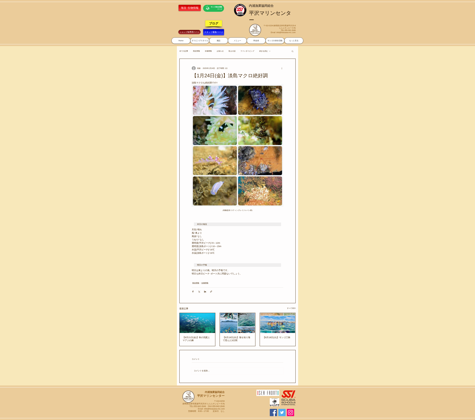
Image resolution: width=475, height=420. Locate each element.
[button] (199, 41)
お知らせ (220, 51)
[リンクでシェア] (211, 291)
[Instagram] (290, 412)
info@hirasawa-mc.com (286, 32)
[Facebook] (273, 412)
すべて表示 (291, 308)
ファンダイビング (247, 51)
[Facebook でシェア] (193, 291)
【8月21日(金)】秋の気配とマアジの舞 (196, 339)
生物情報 (208, 51)
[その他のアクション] (281, 68)
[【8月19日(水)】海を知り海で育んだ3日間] (237, 323)
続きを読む (263, 51)
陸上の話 (232, 51)
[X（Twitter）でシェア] (199, 291)
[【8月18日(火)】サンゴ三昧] (277, 323)
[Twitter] (282, 412)
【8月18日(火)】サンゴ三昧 (276, 337)
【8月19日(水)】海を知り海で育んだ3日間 (236, 339)
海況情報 (196, 51)
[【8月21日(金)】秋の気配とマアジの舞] (197, 323)
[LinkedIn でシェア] (205, 291)
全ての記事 (183, 51)
